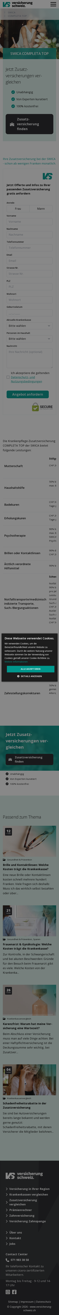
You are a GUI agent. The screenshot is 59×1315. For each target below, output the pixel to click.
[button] (29, 676)
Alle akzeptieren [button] (30, 669)
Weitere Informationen (16, 661)
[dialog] (29, 657)
